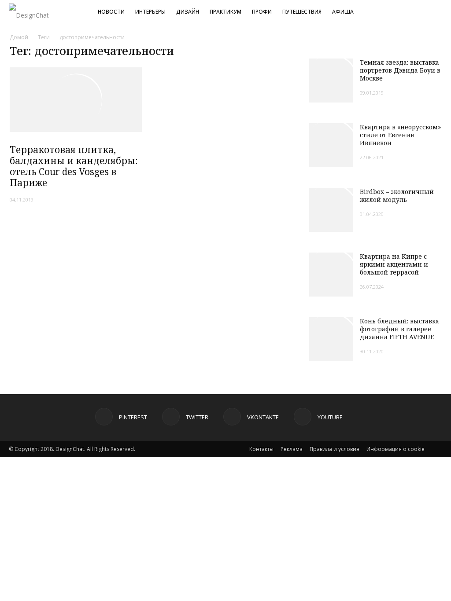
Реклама (292, 449)
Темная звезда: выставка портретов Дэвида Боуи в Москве (400, 70)
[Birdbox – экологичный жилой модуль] (331, 210)
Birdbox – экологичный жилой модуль (397, 195)
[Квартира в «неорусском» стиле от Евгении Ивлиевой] (331, 145)
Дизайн (187, 11)
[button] (440, 13)
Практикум (225, 11)
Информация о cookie (395, 449)
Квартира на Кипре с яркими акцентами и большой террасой (394, 264)
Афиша (343, 11)
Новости (111, 11)
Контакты (261, 449)
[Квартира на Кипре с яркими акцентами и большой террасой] (331, 275)
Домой (19, 37)
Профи (262, 11)
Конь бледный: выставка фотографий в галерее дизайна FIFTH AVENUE (399, 329)
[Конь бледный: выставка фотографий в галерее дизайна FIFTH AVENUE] (331, 339)
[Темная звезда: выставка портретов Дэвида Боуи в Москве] (331, 81)
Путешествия (302, 11)
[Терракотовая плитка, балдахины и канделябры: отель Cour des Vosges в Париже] (76, 99)
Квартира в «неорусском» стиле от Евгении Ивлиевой (400, 135)
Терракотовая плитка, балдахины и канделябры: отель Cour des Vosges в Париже (74, 166)
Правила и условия (334, 449)
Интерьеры (150, 11)
